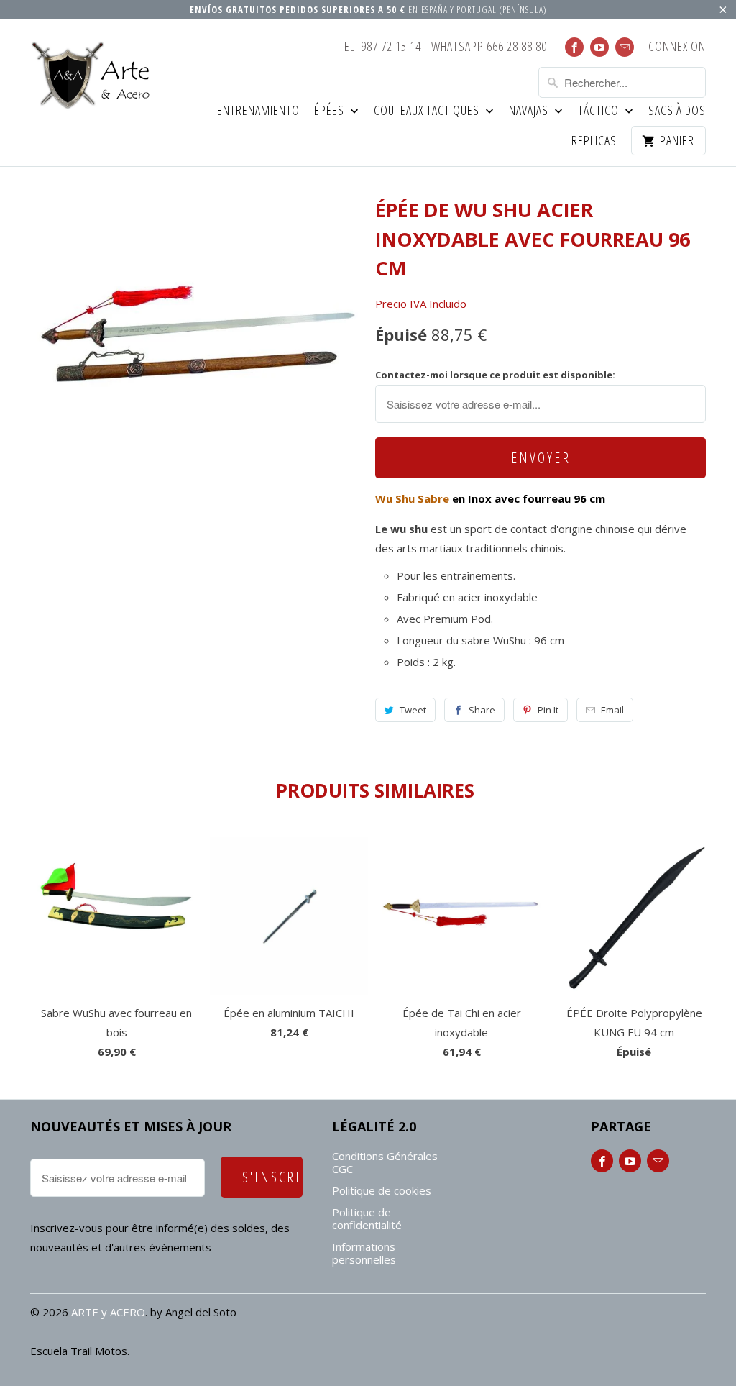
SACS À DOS (677, 111)
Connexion (677, 47)
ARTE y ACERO (108, 1312)
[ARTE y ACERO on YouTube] (599, 47)
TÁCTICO (600, 111)
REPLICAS (594, 141)
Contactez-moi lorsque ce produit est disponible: (495, 374)
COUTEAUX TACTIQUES (428, 111)
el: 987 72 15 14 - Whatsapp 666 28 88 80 (445, 47)
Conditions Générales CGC (385, 1162)
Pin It (548, 709)
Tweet (413, 709)
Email (612, 709)
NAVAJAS (530, 111)
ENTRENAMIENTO (258, 111)
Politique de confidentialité (367, 1218)
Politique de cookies (381, 1190)
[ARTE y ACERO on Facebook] (574, 47)
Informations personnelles (364, 1253)
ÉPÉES (330, 111)
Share (482, 709)
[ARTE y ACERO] (95, 75)
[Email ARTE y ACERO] (624, 47)
